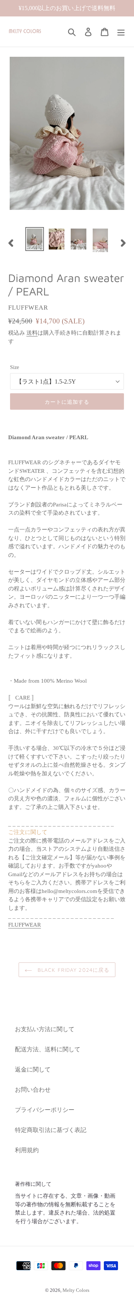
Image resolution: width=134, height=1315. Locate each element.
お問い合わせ (33, 1089)
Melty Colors (76, 1290)
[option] (34, 239)
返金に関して (33, 1069)
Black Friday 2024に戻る (73, 970)
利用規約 (27, 1150)
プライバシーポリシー (44, 1110)
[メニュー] (121, 31)
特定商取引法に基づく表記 (50, 1130)
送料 (32, 333)
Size (14, 367)
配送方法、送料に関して (47, 1049)
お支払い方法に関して (44, 1029)
